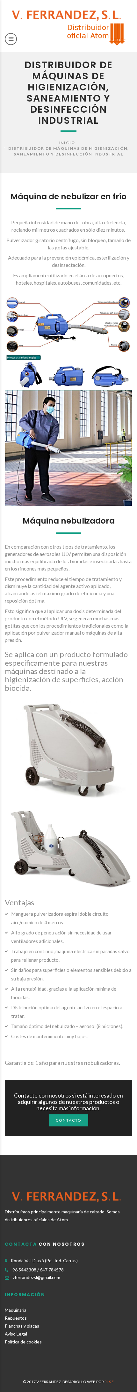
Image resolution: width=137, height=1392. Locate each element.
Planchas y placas (22, 1326)
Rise (109, 1381)
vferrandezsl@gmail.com (36, 1277)
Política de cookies (23, 1341)
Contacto (69, 1120)
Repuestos (16, 1318)
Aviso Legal (16, 1333)
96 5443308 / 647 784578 (38, 1269)
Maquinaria (15, 1310)
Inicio (67, 142)
